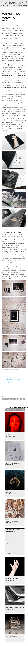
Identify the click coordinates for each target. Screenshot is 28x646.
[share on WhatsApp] (21, 399)
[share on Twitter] (6, 399)
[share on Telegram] (24, 399)
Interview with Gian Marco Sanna (11, 379)
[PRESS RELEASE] (14, 541)
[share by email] (12, 399)
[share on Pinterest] (15, 399)
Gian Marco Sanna (7, 377)
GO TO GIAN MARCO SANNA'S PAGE (15, 410)
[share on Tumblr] (9, 399)
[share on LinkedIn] (18, 399)
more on (16, 408)
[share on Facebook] (3, 399)
